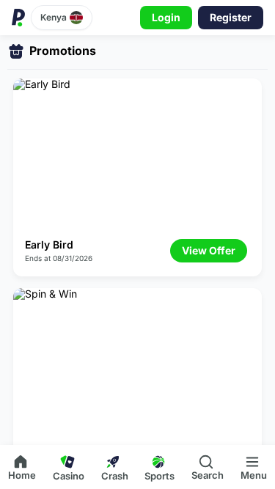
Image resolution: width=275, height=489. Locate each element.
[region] (137, 240)
